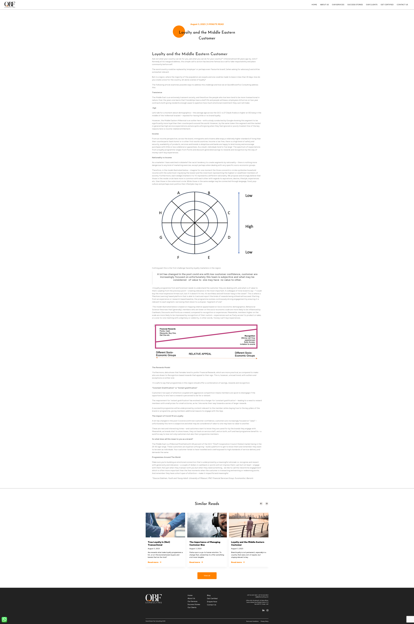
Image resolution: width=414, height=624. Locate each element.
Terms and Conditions (252, 621)
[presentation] (261, 503)
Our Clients (371, 5)
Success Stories (355, 5)
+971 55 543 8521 (263, 595)
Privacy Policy (264, 621)
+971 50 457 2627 (252, 595)
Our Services (338, 5)
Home (314, 5)
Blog (208, 595)
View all (207, 576)
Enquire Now (212, 602)
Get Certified (387, 5)
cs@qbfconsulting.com (261, 597)
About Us (324, 5)
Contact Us (402, 5)
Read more (153, 562)
